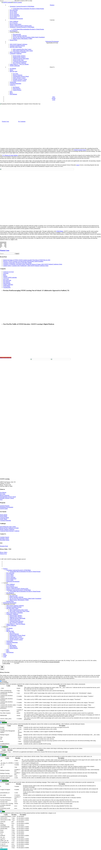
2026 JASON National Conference (15, 605)
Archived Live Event (8, 271)
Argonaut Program (4, 505)
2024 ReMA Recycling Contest (8, 526)
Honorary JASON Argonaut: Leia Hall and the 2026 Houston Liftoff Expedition (23, 261)
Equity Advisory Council (15, 636)
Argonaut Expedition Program (13, 607)
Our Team (2, 494)
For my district (10, 574)
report (77, 165)
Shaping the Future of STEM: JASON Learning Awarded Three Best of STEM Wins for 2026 (26, 260)
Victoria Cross (5, 121)
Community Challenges (12, 614)
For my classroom (10, 577)
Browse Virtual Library (12, 587)
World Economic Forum (80, 149)
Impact (8, 629)
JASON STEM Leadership (10, 277)
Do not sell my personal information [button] (50, 662)
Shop (4, 653)
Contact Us (9, 644)
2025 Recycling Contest (12, 608)
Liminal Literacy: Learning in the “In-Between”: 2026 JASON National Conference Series (25, 265)
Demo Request (13, 646)
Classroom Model (4, 517)
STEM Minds (6, 113)
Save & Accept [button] (3, 849)
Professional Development (6, 507)
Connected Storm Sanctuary (16, 621)
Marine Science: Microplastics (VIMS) (19, 600)
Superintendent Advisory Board (8, 496)
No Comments (21, 121)
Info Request (12, 645)
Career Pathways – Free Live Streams (15, 624)
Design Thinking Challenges (7, 529)
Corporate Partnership (5, 520)
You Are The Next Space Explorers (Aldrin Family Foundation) (25, 598)
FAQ (1, 499)
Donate (5, 655)
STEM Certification (8, 284)
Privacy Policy (3, 552)
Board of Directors (4, 495)
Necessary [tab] (2, 679)
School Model (3, 516)
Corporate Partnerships (12, 642)
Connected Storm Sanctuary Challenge (9, 531)
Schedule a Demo (4, 538)
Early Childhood (10, 584)
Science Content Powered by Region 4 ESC (17, 588)
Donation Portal (4, 546)
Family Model (3, 519)
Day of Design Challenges (16, 622)
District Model (3, 514)
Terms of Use (3, 553)
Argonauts (5, 273)
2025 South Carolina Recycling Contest (19, 611)
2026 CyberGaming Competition (14, 612)
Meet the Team (10, 631)
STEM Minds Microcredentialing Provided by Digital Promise (24, 571)
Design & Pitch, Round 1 (15, 615)
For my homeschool (11, 578)
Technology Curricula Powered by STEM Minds (18, 570)
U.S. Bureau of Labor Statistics (10, 155)
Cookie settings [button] (6, 663)
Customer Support (4, 537)
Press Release (6, 281)
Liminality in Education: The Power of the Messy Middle (17, 262)
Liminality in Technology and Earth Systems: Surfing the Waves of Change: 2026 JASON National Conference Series (32, 264)
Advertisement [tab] (3, 779)
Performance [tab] (3, 745)
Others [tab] (1, 810)
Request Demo (10, 601)
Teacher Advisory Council (16, 639)
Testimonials (9, 641)
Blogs (1, 113)
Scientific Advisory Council (7, 498)
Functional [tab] (2, 721)
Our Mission (3, 492)
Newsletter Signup (4, 540)
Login (4, 656)
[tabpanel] (50, 701)
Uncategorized (6, 287)
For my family (9, 580)
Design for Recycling (14, 619)
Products (5, 568)
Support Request (13, 648)
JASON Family (4, 508)
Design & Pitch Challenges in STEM (9, 528)
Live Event (6, 279)
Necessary (4, 681)
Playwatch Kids (7, 280)
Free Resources (10, 592)
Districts (5, 276)
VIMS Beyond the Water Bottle (17, 618)
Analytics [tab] (2, 753)
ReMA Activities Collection (16, 597)
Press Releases (6, 283)
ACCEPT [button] (16, 663)
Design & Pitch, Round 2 (15, 617)
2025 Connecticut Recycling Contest (18, 609)
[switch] (0, 722)
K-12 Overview (10, 585)
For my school (9, 575)
